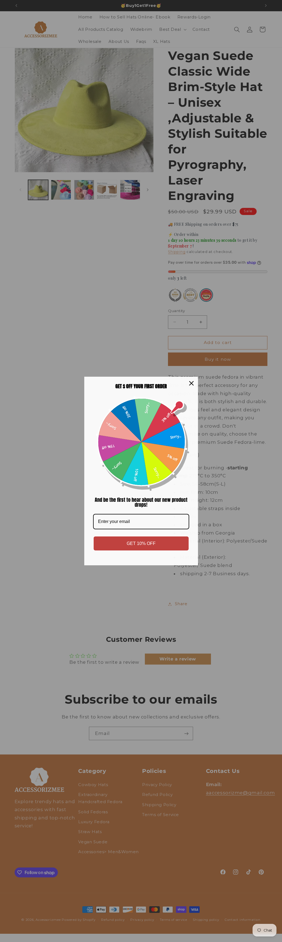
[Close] (191, 383)
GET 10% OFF (141, 543)
